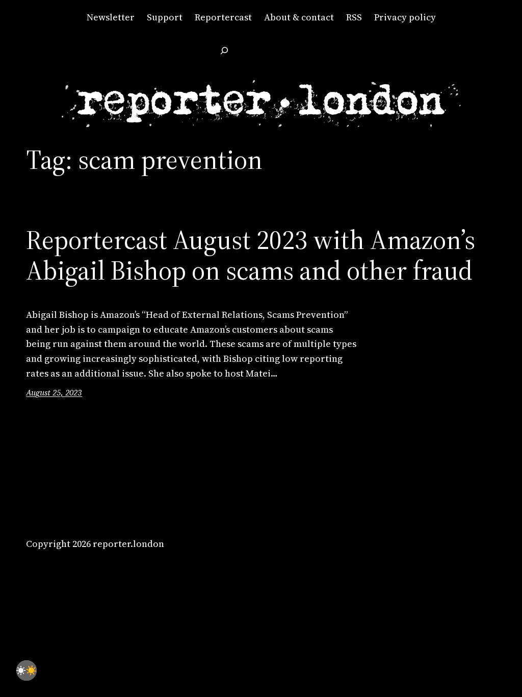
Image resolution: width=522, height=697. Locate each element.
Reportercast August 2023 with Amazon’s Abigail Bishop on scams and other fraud (250, 255)
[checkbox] (26, 670)
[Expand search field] (224, 50)
